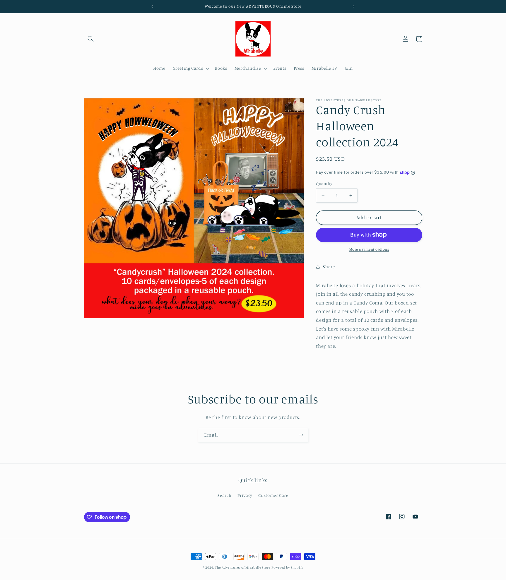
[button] (91, 39)
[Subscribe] (301, 435)
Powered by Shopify (287, 567)
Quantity (324, 183)
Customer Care (273, 495)
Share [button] (329, 266)
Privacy (244, 495)
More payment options (369, 249)
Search (224, 495)
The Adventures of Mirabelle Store (242, 567)
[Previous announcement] (152, 6)
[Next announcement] (353, 6)
